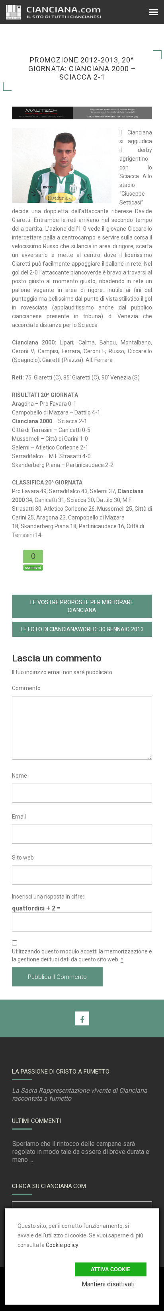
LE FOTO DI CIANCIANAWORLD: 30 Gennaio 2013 (82, 629)
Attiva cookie (111, 1269)
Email (19, 816)
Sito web (23, 857)
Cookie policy (62, 1245)
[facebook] (82, 1018)
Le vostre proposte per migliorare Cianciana (82, 606)
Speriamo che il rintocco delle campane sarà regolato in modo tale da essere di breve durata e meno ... (80, 1151)
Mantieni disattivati (108, 1284)
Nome (19, 775)
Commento (26, 688)
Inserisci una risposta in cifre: (48, 896)
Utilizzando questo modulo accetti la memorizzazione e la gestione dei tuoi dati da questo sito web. (82, 955)
